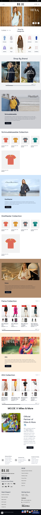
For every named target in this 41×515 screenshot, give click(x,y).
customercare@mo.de (27, 500)
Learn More (30, 447)
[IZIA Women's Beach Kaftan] (6, 385)
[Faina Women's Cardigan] (25, 311)
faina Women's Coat (14, 324)
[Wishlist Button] (8, 306)
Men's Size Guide (5, 497)
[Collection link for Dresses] (4, 38)
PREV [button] (4, 329)
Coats (11, 41)
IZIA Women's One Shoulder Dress (15, 398)
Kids (10, 30)
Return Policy (24, 480)
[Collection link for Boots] (29, 47)
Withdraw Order (24, 475)
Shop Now (8, 123)
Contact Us (4, 506)
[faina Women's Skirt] (6, 311)
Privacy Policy (24, 478)
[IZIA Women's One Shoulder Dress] (15, 385)
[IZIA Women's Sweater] (35, 385)
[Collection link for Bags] (11, 47)
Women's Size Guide (5, 494)
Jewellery (36, 51)
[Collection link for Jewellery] (36, 47)
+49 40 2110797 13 (26, 502)
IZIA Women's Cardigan (24, 398)
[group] (20, 16)
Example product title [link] (5, 145)
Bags (11, 51)
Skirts (36, 41)
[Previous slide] (33, 23)
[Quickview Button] (8, 310)
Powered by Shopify (10, 512)
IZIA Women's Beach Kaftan (5, 398)
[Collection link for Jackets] (4, 47)
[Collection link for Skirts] (36, 38)
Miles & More (4, 499)
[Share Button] (8, 308)
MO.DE (5, 512)
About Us (23, 485)
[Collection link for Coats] (11, 38)
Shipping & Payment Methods (27, 470)
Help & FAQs (4, 504)
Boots (29, 51)
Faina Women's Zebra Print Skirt (34, 324)
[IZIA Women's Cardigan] (25, 385)
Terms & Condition (25, 473)
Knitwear (30, 41)
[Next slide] (36, 23)
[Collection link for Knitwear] (29, 38)
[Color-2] (3, 320)
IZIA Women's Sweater (34, 398)
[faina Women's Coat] (15, 311)
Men (7, 30)
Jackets (4, 51)
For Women (4, 30)
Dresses (4, 41)
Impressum (23, 483)
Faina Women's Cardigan (24, 324)
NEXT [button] (33, 84)
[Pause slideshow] (39, 23)
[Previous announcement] (2, 1)
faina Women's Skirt (5, 324)
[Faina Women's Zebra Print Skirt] (35, 311)
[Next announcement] (36, 1)
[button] (2, 4)
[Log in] (38, 4)
